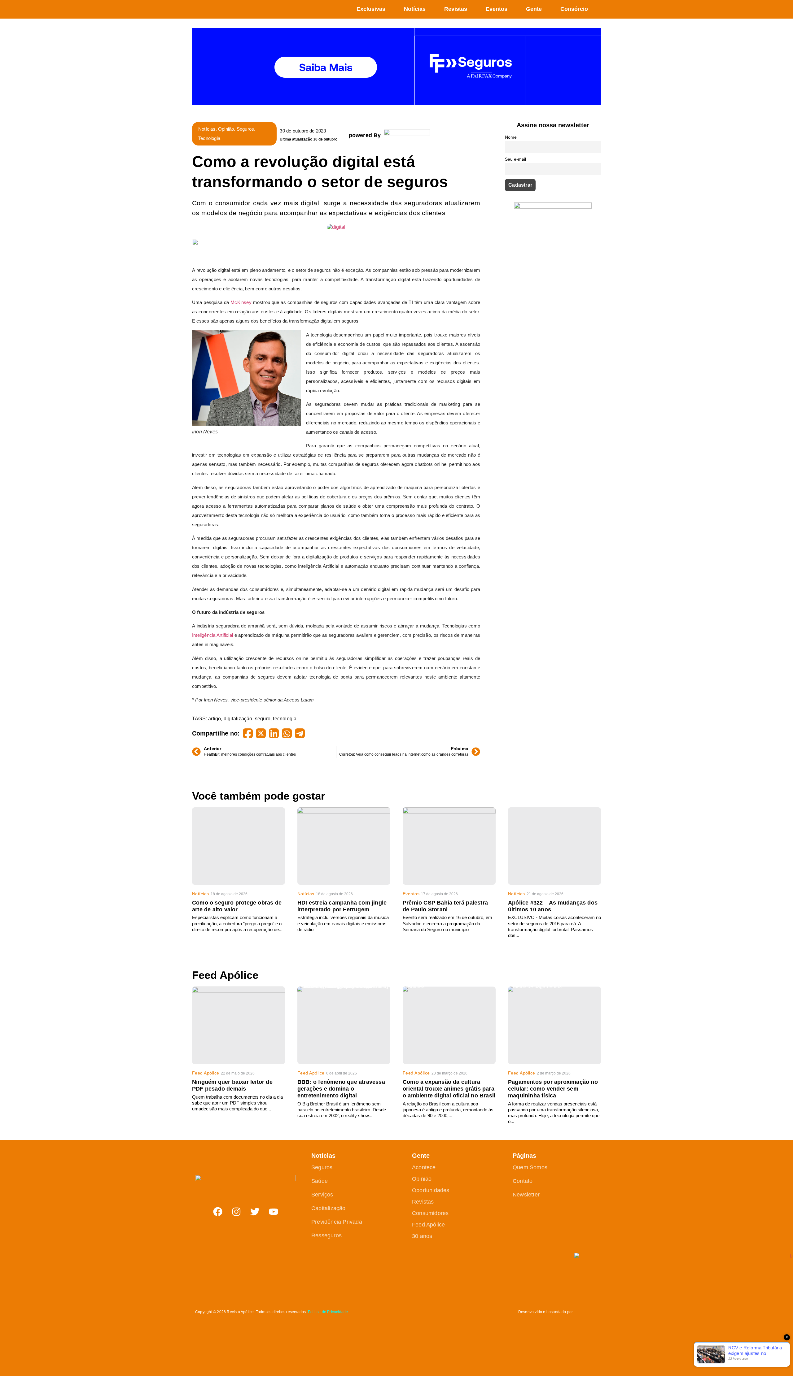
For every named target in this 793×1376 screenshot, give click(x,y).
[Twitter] (255, 1211)
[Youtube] (273, 1211)
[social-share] (248, 733)
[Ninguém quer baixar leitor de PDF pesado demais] (238, 1025)
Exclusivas (371, 9)
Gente (534, 9)
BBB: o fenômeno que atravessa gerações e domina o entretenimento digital (341, 1089)
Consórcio (574, 9)
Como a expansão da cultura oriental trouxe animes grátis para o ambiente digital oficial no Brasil (449, 1089)
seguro (262, 718)
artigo (214, 718)
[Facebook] (217, 1211)
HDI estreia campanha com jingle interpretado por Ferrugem (342, 906)
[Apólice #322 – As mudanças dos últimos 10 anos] (554, 846)
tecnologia (284, 718)
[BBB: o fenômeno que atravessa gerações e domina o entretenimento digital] (343, 1025)
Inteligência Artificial (212, 635)
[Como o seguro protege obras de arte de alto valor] (238, 846)
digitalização (238, 718)
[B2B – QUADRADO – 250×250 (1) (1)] (553, 207)
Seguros (245, 129)
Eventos (496, 9)
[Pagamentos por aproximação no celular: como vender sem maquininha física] (554, 1025)
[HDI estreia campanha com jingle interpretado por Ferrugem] (343, 846)
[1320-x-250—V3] (396, 103)
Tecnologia (209, 138)
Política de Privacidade (328, 1312)
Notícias (415, 9)
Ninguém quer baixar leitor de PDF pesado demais (232, 1085)
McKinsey (241, 302)
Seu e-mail (515, 159)
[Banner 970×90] (336, 243)
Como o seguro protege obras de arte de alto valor (237, 906)
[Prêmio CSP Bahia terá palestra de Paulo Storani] (449, 846)
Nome (511, 137)
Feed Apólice (205, 1072)
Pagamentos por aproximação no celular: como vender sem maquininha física (553, 1089)
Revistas (455, 9)
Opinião (226, 129)
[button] (597, 9)
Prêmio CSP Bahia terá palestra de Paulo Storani (445, 906)
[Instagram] (236, 1211)
